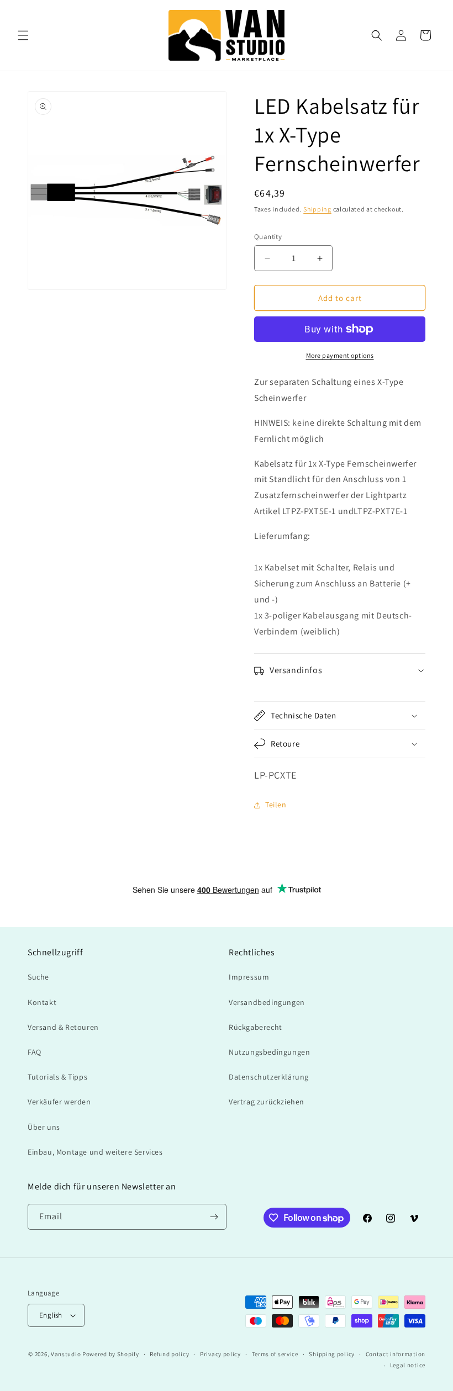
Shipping (317, 209)
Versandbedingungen (267, 1002)
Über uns (44, 1127)
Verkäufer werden (59, 1102)
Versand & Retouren (63, 1027)
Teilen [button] (276, 805)
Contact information (395, 1354)
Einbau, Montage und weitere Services (95, 1152)
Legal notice (407, 1365)
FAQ (34, 1052)
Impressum (249, 977)
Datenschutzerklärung (269, 1077)
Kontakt (42, 1002)
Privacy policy (220, 1354)
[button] (23, 35)
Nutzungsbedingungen (269, 1052)
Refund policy (169, 1354)
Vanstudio (66, 1354)
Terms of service (275, 1354)
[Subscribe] (214, 1217)
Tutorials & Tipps (57, 1077)
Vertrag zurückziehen (266, 1102)
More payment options (340, 355)
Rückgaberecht (255, 1027)
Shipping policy (332, 1354)
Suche (38, 977)
